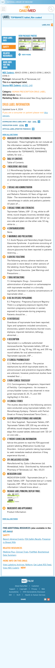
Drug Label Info (7, 39)
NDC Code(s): (8, 72)
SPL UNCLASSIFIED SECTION (18, 459)
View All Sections (10, 134)
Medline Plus (9, 551)
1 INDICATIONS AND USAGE (17, 166)
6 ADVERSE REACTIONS (16, 257)
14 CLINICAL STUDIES (15, 401)
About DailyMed (21, 586)
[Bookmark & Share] (48, 599)
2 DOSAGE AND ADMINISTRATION (19, 187)
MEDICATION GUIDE (14, 474)
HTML (21, 125)
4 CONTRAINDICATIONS (16, 228)
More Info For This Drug (7, 65)
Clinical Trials (22, 551)
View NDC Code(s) (11, 567)
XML (35, 122)
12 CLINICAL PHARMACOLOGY (18, 359)
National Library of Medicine (20, 2)
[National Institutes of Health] (4, 2)
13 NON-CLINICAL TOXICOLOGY (18, 380)
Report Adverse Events (13, 539)
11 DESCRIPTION (13, 339)
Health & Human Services (35, 595)
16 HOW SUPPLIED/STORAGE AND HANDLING (24, 418)
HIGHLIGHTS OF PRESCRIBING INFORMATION (24, 138)
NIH (10, 595)
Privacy (34, 589)
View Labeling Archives (13, 564)
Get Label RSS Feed (42, 564)
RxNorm (29, 564)
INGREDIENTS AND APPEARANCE (19, 508)
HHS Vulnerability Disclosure (34, 592)
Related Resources (7, 54)
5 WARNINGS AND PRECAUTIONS (20, 236)
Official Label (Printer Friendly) (16, 129)
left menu (7, 531)
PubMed (33, 551)
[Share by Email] (45, 599)
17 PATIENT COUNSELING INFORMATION (22, 439)
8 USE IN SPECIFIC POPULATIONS (19, 298)
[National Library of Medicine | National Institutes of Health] (27, 581)
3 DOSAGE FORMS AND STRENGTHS (20, 208)
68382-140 (27, 85)
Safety (6, 46)
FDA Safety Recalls (33, 539)
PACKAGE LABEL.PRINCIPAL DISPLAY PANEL (23, 491)
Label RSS (46, 25)
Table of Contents (14, 158)
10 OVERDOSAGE (13, 318)
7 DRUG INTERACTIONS (15, 277)
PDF (29, 122)
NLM (18, 595)
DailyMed (28, 9)
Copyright (23, 589)
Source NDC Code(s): (11, 85)
